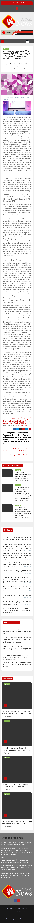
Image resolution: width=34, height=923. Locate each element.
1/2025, (4, 66)
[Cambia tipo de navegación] (27, 41)
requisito (17, 68)
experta (20, 66)
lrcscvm (5, 68)
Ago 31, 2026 (19, 480)
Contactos (18, 915)
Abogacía (9, 66)
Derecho (6, 48)
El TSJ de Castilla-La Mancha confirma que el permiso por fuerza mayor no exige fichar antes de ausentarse (17, 564)
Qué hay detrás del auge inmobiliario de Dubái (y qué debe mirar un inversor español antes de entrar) (17, 610)
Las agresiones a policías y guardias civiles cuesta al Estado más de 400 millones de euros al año (23, 511)
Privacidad (23, 919)
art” (16, 66)
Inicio (8, 911)
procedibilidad (11, 68)
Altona (27, 480)
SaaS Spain (25, 908)
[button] (31, 41)
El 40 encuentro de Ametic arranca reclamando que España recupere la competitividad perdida (17, 602)
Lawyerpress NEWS (21, 425)
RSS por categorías (20, 911)
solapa (26, 68)
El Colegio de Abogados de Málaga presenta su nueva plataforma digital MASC (10, 438)
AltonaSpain (17, 908)
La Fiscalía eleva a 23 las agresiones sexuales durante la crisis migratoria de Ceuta (23, 475)
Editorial (27, 915)
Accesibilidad (7, 915)
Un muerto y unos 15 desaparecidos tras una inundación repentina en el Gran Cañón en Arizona (17, 595)
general (25, 66)
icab (28, 66)
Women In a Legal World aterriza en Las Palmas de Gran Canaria (24, 437)
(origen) (6, 64)
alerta (13, 66)
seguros (22, 68)
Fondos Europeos (11, 919)
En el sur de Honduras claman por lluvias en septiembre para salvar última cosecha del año (17, 588)
